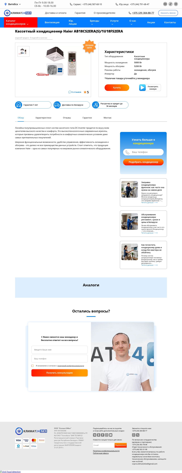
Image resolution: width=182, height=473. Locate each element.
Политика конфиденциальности (106, 451)
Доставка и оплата (55, 12)
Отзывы (67, 117)
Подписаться (120, 445)
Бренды (94, 20)
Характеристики (43, 117)
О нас (132, 20)
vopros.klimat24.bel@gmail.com (144, 464)
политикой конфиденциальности (71, 366)
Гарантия (80, 12)
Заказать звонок (168, 13)
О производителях (104, 12)
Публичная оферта (101, 453)
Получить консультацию (59, 373)
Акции (151, 22)
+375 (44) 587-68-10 (92, 4)
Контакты (170, 22)
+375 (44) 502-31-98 (139, 449)
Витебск (13, 4)
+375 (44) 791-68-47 (139, 4)
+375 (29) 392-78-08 (139, 444)
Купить (117, 87)
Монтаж (107, 117)
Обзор (21, 117)
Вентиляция (52, 22)
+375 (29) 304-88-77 (143, 12)
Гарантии (87, 117)
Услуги (114, 20)
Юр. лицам (73, 22)
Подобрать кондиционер (143, 162)
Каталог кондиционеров (15, 22)
